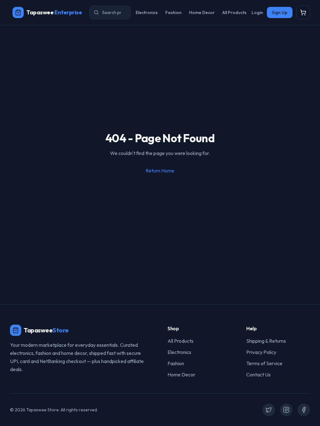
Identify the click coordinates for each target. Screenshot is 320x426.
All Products (234, 12)
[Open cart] (303, 12)
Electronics (147, 12)
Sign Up (280, 12)
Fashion (173, 12)
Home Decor (202, 12)
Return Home (160, 170)
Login (257, 12)
